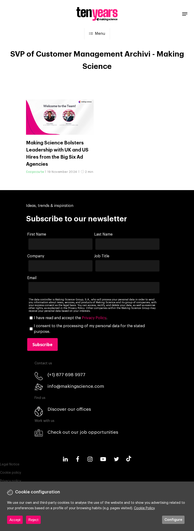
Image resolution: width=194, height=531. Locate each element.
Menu (100, 34)
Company (35, 256)
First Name (36, 234)
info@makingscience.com (76, 386)
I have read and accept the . (70, 318)
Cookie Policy (144, 508)
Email (31, 278)
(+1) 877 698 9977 (66, 374)
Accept (14, 520)
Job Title (101, 256)
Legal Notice (9, 464)
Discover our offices (69, 409)
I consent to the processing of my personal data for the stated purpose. (89, 329)
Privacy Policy (94, 318)
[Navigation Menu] (184, 14)
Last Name (103, 234)
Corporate (35, 172)
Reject (33, 520)
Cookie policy (10, 472)
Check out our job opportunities (83, 432)
